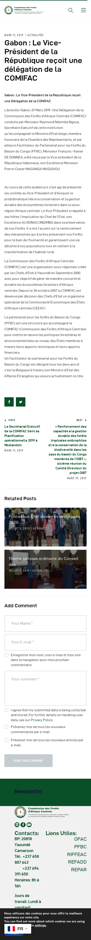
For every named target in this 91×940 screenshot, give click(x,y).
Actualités (35, 35)
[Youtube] (29, 824)
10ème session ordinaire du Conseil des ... (44, 561)
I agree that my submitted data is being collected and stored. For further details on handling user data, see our (48, 715)
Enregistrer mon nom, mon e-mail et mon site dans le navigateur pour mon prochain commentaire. (46, 660)
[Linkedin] (17, 824)
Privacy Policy (42, 720)
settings (40, 925)
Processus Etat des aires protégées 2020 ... (44, 519)
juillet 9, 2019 (19, 570)
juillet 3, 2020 (19, 528)
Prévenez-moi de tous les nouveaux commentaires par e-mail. (38, 729)
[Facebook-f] (23, 824)
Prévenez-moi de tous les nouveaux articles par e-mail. (47, 742)
